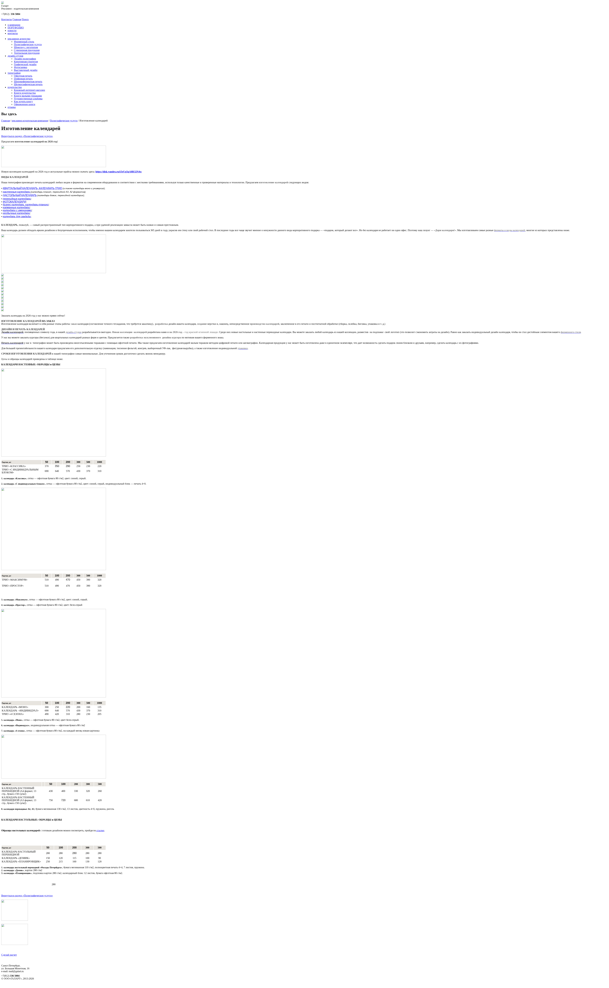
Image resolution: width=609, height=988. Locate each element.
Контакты (6, 19)
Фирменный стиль (24, 41)
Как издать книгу (23, 101)
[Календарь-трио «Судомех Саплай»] (2, 278)
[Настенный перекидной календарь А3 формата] (2, 310)
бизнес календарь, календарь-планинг (26, 204)
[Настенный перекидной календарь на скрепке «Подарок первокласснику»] (2, 304)
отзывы (12, 107)
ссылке (100, 830)
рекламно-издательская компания (30, 120)
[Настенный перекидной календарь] (2, 297)
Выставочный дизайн (25, 70)
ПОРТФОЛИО (16, 27)
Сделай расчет (9, 954)
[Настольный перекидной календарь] (2, 281)
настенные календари (17, 191)
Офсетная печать (23, 75)
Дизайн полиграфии (25, 58)
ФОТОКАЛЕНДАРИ (14, 201)
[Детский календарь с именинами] (2, 294)
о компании (14, 24)
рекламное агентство (19, 38)
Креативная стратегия (26, 61)
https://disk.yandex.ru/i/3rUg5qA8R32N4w (118, 171)
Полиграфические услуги (28, 44)
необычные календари (16, 213)
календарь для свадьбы (17, 216)
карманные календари (16, 207)
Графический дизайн (25, 64)
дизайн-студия (15, 55)
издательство (15, 87)
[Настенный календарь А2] (2, 275)
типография (14, 73)
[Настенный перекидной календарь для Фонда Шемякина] (2, 291)
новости (12, 30)
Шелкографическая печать (28, 84)
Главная (17, 19)
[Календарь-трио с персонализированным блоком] (2, 288)
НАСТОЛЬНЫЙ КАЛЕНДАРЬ (20, 195)
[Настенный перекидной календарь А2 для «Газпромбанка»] (2, 300)
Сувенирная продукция (26, 50)
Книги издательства (25, 93)
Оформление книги (24, 104)
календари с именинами (17, 210)
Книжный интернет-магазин (29, 90)
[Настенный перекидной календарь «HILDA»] (2, 285)
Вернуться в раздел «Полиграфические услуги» (27, 136)
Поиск (25, 19)
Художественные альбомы (28, 98)
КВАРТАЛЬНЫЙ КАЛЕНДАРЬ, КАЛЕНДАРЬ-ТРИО (32, 188)
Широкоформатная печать (28, 81)
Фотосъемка (20, 67)
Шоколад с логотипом (26, 47)
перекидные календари (17, 198)
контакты (13, 33)
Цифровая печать (23, 78)
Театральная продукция (26, 53)
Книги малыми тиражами (28, 95)
